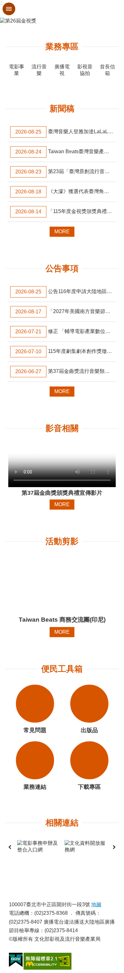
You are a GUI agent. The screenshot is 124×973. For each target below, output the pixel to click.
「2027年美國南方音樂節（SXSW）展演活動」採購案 (65, 311)
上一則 (10, 847)
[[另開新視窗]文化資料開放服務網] (86, 846)
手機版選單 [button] (9, 9)
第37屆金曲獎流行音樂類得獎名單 (65, 371)
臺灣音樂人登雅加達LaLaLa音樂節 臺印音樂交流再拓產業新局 (65, 132)
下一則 (114, 847)
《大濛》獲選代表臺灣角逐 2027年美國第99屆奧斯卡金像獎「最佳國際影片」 (65, 191)
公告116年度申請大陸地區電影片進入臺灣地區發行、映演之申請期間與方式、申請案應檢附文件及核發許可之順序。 (65, 291)
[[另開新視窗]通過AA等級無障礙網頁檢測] (48, 961)
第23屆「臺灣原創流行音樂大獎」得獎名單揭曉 (65, 171)
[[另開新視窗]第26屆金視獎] (62, 21)
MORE (62, 231)
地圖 (96, 904)
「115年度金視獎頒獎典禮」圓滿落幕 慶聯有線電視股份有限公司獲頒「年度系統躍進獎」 (65, 211)
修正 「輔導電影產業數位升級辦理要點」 (65, 331)
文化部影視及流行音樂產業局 (62, 9)
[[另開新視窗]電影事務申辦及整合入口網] (38, 846)
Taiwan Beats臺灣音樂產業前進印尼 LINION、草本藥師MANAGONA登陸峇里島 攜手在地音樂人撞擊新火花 (65, 151)
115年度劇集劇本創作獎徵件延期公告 (65, 351)
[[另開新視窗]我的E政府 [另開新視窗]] (16, 960)
